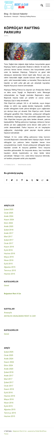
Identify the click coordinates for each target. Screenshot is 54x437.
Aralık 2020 (8, 226)
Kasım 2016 (9, 246)
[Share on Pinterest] (21, 180)
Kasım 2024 (9, 219)
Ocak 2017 (8, 243)
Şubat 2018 (8, 229)
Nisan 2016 (8, 260)
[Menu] (46, 5)
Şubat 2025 (8, 209)
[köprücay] (27, 51)
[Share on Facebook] (6, 180)
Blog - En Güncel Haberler (16, 13)
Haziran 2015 (9, 273)
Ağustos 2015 (9, 267)
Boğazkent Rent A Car (20, 431)
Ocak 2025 (8, 212)
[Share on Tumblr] (32, 180)
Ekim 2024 (8, 223)
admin (29, 165)
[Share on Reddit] (42, 180)
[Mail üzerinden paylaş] (47, 180)
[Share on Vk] (37, 180)
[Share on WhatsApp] (16, 180)
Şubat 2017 (8, 239)
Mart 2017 (8, 236)
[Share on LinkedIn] (27, 180)
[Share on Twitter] (11, 180)
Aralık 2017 (8, 233)
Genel (6, 36)
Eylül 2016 (8, 250)
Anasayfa (8, 312)
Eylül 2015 (8, 263)
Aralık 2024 (8, 216)
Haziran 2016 (9, 253)
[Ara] (40, 5)
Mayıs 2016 (9, 256)
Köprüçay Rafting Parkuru (22, 29)
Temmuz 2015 (10, 270)
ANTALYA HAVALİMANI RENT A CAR (20, 316)
